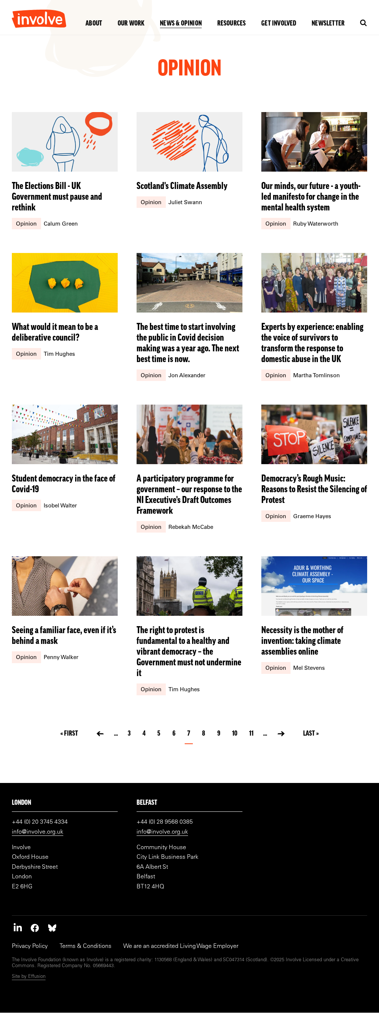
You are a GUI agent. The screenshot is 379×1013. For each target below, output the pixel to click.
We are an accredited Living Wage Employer (180, 946)
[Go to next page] (281, 733)
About (93, 23)
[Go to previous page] (100, 733)
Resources (231, 23)
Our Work (131, 23)
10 (235, 733)
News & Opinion (181, 23)
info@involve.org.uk (37, 832)
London (21, 803)
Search (363, 23)
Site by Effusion (29, 977)
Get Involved (278, 23)
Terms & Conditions (85, 946)
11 (252, 733)
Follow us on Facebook (35, 927)
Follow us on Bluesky (52, 927)
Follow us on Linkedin (18, 927)
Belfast (147, 803)
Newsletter (328, 23)
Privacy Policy (30, 946)
